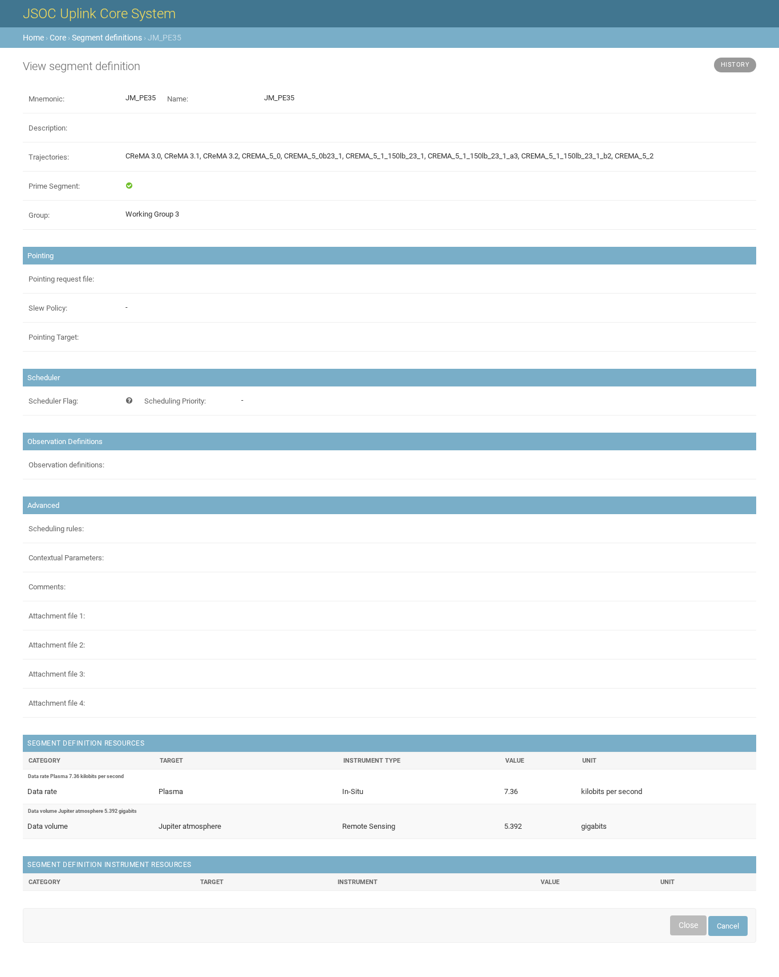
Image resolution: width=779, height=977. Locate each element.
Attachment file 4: (57, 703)
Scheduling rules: (56, 528)
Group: (39, 215)
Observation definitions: (66, 465)
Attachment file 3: (57, 674)
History (735, 64)
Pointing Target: (54, 337)
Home (33, 37)
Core (58, 37)
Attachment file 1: (57, 616)
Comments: (47, 587)
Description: (48, 128)
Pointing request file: (61, 279)
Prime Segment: (54, 186)
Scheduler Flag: (53, 401)
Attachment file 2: (57, 645)
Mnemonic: (46, 99)
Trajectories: (49, 157)
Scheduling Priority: (175, 401)
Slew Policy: (48, 308)
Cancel (728, 926)
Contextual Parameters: (66, 557)
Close (688, 925)
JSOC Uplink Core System (99, 14)
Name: (177, 99)
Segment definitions (107, 37)
